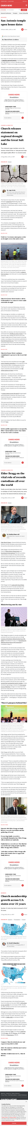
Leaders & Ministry (7, 125)
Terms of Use (4, 1117)
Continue (14, 1123)
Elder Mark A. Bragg (6, 542)
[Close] (26, 1101)
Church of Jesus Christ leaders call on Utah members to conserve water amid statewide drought (13, 300)
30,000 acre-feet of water (16, 333)
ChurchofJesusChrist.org (7, 341)
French (9, 162)
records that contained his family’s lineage (12, 683)
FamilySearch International (8, 553)
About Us (3, 1093)
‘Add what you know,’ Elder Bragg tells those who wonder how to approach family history (13, 853)
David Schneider (14, 943)
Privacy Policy (4, 1095)
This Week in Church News (12, 111)
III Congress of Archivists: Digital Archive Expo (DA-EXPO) (13, 638)
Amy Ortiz (12, 190)
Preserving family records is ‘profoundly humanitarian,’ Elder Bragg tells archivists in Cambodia (13, 838)
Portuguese (17, 919)
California (22, 1031)
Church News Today (10, 106)
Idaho (6, 1033)
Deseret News (4, 1)
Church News (11, 1)
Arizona (15, 1033)
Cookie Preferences (22, 1095)
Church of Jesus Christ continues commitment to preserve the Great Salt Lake (14, 355)
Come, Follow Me (23, 13)
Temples (15, 13)
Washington (10, 1035)
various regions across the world (10, 393)
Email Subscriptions (12, 1095)
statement (9, 201)
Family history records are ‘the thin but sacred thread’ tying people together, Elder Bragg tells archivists (14, 845)
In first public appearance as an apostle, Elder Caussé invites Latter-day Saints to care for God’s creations (14, 430)
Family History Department (12, 551)
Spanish (10, 919)
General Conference (6, 13)
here (7, 422)
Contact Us (8, 1093)
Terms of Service (15, 1093)
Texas (23, 1033)
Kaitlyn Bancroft (14, 534)
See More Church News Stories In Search (12, 36)
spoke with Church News (18, 585)
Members (3, 893)
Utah (12, 1031)
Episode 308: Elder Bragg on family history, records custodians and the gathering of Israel (12, 830)
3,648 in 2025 (9, 1017)
